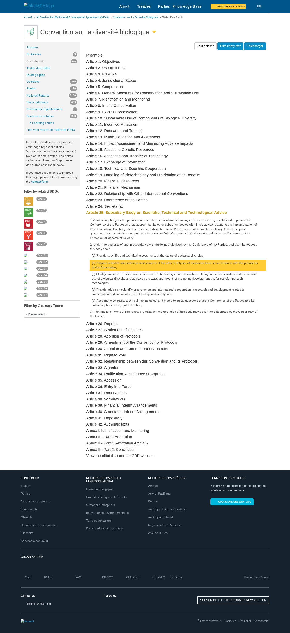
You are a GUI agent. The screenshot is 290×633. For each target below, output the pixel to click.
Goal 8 (41, 244)
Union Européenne (256, 577)
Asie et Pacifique (159, 493)
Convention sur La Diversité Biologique (135, 17)
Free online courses (231, 6)
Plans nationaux (51, 102)
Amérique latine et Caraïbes (167, 509)
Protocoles (51, 54)
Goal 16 (42, 288)
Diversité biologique (99, 489)
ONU (28, 577)
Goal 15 (42, 281)
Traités (25, 485)
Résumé (32, 47)
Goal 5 (41, 232)
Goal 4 (41, 221)
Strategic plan (36, 75)
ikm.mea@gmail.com (39, 603)
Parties (164, 6)
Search (251, 6)
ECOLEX (176, 577)
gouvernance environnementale (107, 512)
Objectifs (26, 517)
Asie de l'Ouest (158, 533)
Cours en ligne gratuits (234, 502)
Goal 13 (42, 268)
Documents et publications (51, 109)
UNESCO (107, 577)
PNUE (48, 577)
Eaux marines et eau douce (104, 528)
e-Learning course (42, 123)
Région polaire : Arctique (164, 525)
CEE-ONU (133, 577)
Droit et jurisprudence (35, 501)
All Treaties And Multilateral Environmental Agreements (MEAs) (72, 17)
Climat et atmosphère (100, 505)
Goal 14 (42, 275)
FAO (78, 577)
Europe (153, 501)
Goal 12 (42, 262)
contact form (39, 181)
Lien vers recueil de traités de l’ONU (51, 129)
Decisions (51, 81)
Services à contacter (51, 116)
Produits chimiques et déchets (106, 497)
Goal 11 (42, 255)
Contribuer (245, 621)
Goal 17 (42, 295)
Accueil (28, 17)
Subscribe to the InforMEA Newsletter (233, 600)
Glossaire (27, 533)
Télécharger (255, 46)
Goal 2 (41, 199)
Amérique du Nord (160, 517)
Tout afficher (205, 46)
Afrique (153, 485)
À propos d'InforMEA (209, 621)
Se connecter (261, 621)
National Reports (51, 95)
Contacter (230, 621)
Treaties (144, 6)
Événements (29, 509)
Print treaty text (230, 46)
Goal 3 (41, 210)
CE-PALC (158, 577)
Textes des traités (38, 68)
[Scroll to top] (278, 621)
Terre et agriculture (99, 520)
